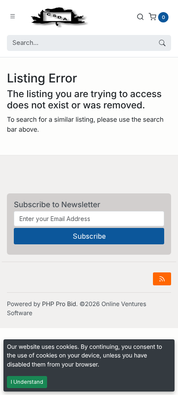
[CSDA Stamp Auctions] (57, 16)
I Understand (27, 382)
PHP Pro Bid (59, 304)
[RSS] (162, 278)
